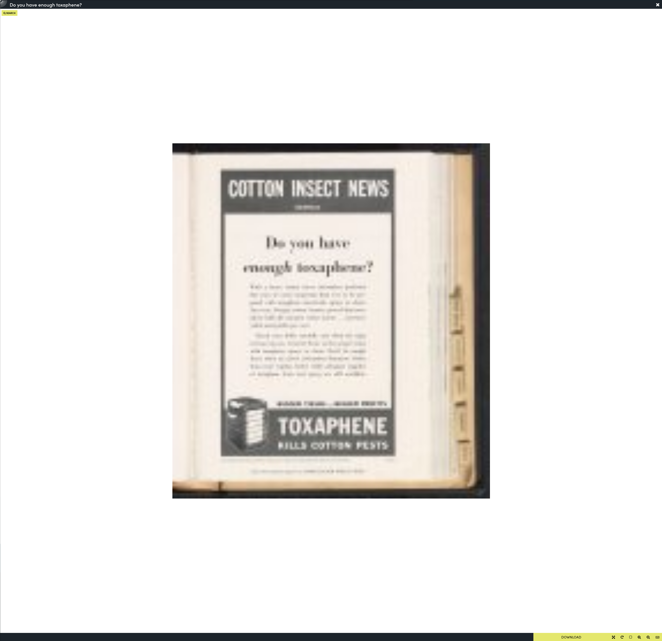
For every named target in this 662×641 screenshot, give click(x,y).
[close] (658, 4)
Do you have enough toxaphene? (46, 4)
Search (11, 13)
